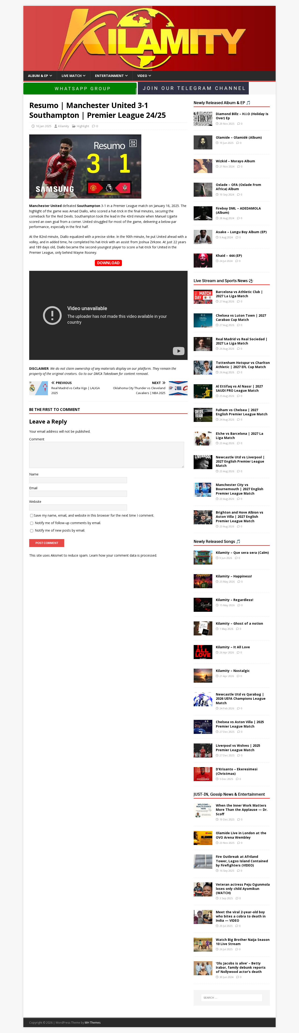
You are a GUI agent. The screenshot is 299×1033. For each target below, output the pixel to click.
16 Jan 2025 (43, 126)
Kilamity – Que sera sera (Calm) (242, 552)
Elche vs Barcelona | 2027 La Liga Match (239, 435)
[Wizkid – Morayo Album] (203, 170)
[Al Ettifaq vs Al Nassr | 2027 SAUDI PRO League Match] (203, 395)
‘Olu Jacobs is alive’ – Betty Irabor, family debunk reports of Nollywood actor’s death (241, 967)
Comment (36, 439)
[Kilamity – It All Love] (203, 656)
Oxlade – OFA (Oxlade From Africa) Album (238, 186)
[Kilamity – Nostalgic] (203, 680)
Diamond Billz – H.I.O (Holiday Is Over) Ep (242, 116)
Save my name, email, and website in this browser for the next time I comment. (94, 515)
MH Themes (92, 1023)
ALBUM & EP (38, 75)
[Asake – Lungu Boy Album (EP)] (203, 241)
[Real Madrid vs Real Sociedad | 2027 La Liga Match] (203, 348)
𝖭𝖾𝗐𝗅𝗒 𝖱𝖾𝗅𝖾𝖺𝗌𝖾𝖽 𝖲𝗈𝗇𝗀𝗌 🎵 (217, 541)
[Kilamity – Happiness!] (203, 585)
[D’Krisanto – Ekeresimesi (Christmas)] (203, 778)
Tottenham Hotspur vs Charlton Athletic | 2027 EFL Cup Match (243, 364)
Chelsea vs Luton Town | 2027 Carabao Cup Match (241, 317)
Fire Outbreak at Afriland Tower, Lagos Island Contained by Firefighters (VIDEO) (242, 860)
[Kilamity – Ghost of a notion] (203, 633)
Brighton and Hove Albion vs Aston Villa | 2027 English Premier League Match (239, 516)
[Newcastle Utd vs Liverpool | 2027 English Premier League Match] (203, 466)
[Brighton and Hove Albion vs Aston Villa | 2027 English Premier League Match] (203, 521)
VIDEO (142, 75)
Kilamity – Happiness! (234, 576)
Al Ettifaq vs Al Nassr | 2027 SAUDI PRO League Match (239, 388)
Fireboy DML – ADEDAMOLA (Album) (238, 210)
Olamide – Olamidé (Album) (239, 137)
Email (33, 488)
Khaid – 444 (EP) (229, 255)
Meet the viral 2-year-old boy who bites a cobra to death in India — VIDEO (241, 916)
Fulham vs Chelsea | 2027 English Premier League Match (241, 412)
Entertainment (109, 75)
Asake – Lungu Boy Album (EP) (241, 232)
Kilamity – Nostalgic (233, 670)
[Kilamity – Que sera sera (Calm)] (203, 562)
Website (35, 501)
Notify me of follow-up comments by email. (68, 523)
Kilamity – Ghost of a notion (239, 623)
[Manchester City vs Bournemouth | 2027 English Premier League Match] (203, 494)
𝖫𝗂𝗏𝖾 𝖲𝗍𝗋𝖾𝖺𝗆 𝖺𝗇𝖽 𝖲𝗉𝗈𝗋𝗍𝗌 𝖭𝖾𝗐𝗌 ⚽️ (223, 280)
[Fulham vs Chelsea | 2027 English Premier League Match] (203, 419)
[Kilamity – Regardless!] (203, 609)
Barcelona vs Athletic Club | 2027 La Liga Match (239, 294)
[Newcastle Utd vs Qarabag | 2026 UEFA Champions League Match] (203, 703)
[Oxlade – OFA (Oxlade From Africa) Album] (203, 194)
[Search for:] (231, 998)
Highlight (83, 126)
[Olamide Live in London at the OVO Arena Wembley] (203, 842)
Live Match (72, 75)
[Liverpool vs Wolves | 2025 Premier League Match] (203, 755)
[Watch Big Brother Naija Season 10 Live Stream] (203, 948)
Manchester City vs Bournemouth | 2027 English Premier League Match (239, 488)
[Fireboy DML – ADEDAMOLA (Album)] (203, 217)
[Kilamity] (149, 68)
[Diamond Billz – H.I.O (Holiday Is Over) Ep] (203, 123)
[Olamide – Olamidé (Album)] (203, 147)
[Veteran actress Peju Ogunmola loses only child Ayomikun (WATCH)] (203, 893)
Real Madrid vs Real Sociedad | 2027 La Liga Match (241, 341)
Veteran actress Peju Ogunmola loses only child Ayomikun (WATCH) (243, 888)
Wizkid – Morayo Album (235, 161)
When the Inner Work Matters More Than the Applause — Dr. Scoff (241, 809)
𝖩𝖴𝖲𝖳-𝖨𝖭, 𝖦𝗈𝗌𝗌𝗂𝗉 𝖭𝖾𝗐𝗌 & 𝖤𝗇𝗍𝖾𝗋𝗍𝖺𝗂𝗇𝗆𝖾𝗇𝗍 (229, 794)
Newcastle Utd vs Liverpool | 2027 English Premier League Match (240, 461)
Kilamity (63, 126)
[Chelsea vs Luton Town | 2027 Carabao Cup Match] (203, 325)
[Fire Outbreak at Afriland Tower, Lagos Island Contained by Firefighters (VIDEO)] (203, 866)
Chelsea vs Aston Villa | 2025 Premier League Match (240, 724)
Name (34, 474)
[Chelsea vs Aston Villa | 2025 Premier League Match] (203, 731)
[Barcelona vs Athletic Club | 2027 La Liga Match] (203, 301)
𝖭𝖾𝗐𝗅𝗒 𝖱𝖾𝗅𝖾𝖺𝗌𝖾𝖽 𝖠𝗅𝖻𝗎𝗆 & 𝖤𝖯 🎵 (222, 102)
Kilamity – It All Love (233, 647)
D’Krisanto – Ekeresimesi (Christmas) (236, 771)
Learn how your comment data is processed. (123, 555)
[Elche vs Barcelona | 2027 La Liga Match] (203, 443)
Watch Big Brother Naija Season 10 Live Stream (243, 941)
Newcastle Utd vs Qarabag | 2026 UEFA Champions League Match (241, 698)
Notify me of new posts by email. (60, 530)
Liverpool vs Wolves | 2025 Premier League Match (238, 747)
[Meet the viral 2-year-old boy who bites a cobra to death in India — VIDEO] (203, 921)
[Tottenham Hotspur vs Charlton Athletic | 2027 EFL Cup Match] (203, 372)
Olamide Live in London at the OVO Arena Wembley (241, 835)
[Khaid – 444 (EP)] (203, 265)
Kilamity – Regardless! (234, 600)
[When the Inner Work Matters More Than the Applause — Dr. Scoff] (203, 814)
